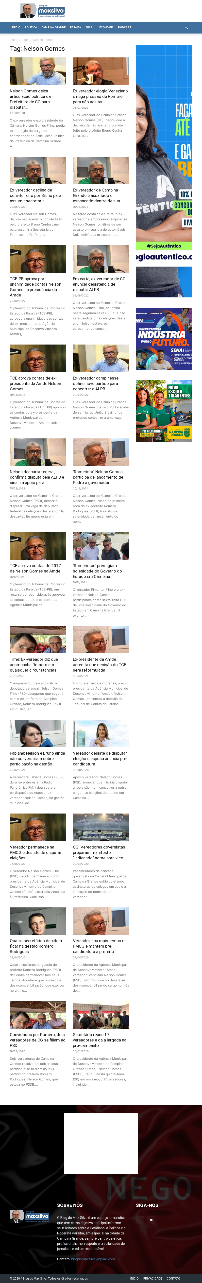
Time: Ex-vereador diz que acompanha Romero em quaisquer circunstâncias (34, 665)
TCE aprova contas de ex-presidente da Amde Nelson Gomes (35, 383)
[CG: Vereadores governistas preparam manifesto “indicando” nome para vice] (101, 827)
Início (16, 27)
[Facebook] (140, 1220)
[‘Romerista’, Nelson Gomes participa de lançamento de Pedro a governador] (101, 452)
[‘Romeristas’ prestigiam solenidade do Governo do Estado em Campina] (101, 546)
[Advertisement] (101, 1143)
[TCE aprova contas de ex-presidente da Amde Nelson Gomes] (38, 358)
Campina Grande (53, 27)
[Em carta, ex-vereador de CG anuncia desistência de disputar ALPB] (101, 259)
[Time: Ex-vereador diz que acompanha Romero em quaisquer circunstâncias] (38, 640)
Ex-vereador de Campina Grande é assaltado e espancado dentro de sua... (98, 195)
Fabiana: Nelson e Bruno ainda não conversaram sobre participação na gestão (37, 758)
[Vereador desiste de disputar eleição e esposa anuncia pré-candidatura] (101, 733)
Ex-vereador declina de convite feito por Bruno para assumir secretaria (35, 195)
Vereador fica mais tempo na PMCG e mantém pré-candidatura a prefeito (100, 946)
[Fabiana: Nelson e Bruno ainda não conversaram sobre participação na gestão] (38, 733)
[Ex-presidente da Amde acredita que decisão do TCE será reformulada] (101, 640)
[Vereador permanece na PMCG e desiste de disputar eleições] (38, 827)
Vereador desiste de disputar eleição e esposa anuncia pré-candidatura (100, 758)
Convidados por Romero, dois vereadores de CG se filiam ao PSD (38, 1040)
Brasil (90, 27)
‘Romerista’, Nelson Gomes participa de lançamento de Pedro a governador (98, 477)
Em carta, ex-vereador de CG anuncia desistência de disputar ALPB (99, 284)
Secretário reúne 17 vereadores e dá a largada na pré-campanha (99, 1040)
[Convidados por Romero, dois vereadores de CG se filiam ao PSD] (38, 1015)
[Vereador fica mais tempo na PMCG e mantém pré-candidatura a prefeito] (101, 921)
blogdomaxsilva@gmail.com (93, 1259)
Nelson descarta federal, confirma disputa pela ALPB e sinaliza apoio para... (37, 477)
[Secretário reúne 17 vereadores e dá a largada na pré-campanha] (101, 1015)
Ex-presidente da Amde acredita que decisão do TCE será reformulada (99, 665)
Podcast (124, 27)
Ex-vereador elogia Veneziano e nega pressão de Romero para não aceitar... (100, 96)
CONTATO (173, 1278)
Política (31, 27)
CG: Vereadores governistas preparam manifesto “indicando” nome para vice (99, 852)
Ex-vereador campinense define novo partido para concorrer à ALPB (95, 383)
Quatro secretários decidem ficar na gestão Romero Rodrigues (36, 946)
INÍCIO (134, 1278)
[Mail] (151, 1220)
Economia (106, 27)
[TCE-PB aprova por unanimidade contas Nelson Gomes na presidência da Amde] (38, 259)
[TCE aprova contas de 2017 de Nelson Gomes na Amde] (38, 546)
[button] (186, 27)
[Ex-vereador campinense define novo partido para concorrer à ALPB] (101, 358)
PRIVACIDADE (152, 1278)
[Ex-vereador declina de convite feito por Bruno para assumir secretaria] (38, 170)
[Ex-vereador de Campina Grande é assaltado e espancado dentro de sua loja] (101, 170)
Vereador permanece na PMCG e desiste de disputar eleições (35, 852)
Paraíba (75, 27)
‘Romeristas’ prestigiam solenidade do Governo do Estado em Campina (97, 571)
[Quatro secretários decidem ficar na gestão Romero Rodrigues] (38, 921)
